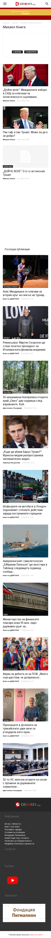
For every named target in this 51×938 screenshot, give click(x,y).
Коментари (8, 166)
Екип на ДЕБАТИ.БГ (11, 299)
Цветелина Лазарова (12, 408)
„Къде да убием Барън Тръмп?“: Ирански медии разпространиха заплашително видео (23, 455)
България (7, 392)
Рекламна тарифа (13, 829)
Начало (6, 23)
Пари (6, 502)
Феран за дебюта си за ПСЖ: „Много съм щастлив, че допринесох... (25, 675)
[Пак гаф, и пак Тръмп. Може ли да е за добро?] (25, 117)
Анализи (7, 85)
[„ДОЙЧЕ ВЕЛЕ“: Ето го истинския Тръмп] (25, 156)
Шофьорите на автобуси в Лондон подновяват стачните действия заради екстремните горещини (24, 510)
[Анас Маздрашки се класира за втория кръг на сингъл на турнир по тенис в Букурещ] (25, 271)
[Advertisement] (25, 209)
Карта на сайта (36, 934)
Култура (6, 338)
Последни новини (10, 287)
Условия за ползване (15, 832)
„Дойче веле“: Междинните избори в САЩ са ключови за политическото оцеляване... (25, 93)
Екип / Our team (12, 826)
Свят (5, 447)
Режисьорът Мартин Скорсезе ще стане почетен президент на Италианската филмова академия (24, 346)
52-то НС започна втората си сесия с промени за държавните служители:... (25, 783)
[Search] (47, 4)
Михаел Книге (9, 101)
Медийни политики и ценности (19, 843)
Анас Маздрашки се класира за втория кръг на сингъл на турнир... (24, 293)
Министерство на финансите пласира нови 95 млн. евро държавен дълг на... (21, 623)
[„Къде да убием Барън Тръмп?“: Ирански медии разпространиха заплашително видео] (25, 431)
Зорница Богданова (11, 463)
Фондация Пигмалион (15, 835)
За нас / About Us (13, 823)
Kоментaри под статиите (17, 838)
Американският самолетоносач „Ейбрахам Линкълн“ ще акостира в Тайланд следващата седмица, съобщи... (25, 566)
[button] (4, 4)
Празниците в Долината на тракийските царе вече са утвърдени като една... (20, 728)
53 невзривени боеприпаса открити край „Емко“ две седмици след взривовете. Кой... (25, 400)
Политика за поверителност (18, 840)
